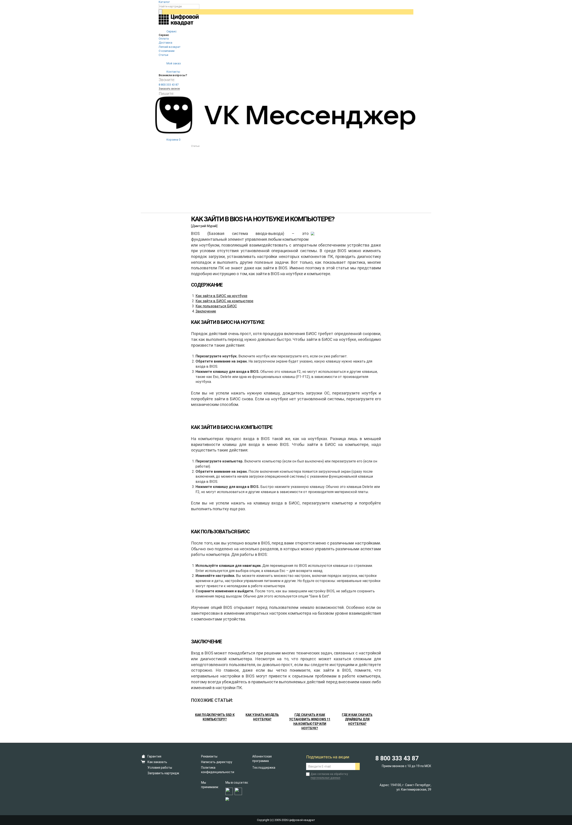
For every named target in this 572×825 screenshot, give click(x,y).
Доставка (165, 42)
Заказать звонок (169, 88)
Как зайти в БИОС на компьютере (224, 301)
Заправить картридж (163, 773)
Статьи (163, 55)
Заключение (206, 311)
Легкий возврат (170, 47)
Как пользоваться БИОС (216, 306)
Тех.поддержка (263, 767)
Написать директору (216, 762)
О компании (167, 51)
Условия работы (159, 767)
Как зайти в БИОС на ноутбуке (221, 296)
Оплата (164, 38)
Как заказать (157, 762)
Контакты (173, 71)
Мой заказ (173, 63)
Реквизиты (209, 756)
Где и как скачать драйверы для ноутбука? (357, 719)
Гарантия (154, 756)
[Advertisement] (286, 181)
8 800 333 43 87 (169, 84)
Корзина (173, 139)
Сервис (171, 31)
